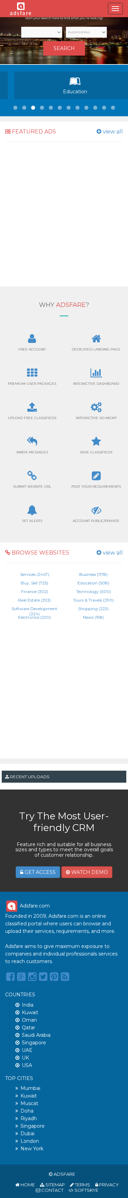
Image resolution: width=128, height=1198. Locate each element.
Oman (29, 1020)
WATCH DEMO (89, 872)
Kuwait (30, 1012)
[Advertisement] (64, 215)
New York (31, 1149)
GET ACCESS (39, 872)
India (27, 1005)
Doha (26, 1111)
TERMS (82, 1184)
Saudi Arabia (36, 1035)
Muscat (29, 1103)
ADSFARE (64, 1174)
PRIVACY (108, 1184)
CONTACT (51, 1190)
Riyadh (28, 1118)
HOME (27, 1184)
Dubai (27, 1133)
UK (25, 1058)
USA (27, 1065)
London (29, 1141)
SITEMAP (54, 1184)
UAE (27, 1050)
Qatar (28, 1027)
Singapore (34, 1043)
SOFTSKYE (85, 1190)
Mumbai (30, 1088)
